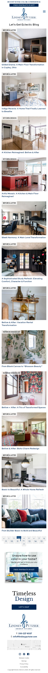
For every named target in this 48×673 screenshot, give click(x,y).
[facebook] (28, 654)
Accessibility (24, 667)
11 (18, 541)
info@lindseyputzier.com (25, 636)
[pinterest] (24, 654)
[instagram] (20, 654)
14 (35, 541)
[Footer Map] (24, 644)
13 (29, 541)
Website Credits (24, 658)
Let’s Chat (24, 607)
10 (11, 541)
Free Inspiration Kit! (24, 5)
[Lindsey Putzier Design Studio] (24, 14)
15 (41, 541)
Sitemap (24, 661)
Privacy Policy (24, 664)
